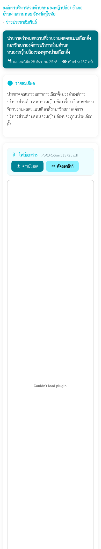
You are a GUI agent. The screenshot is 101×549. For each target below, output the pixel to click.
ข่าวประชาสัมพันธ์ (21, 22)
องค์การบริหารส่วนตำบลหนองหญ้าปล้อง (42, 11)
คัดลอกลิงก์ (62, 165)
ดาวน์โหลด (27, 165)
